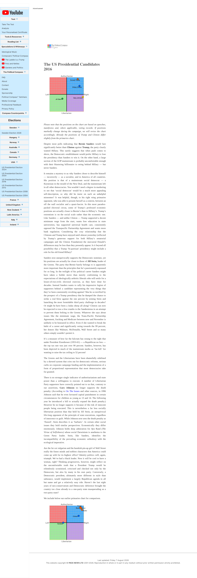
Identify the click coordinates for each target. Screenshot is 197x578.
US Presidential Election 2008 (15, 191)
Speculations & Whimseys (13, 46)
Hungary (13, 137)
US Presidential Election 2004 (15, 195)
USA (13, 162)
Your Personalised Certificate (14, 32)
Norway (13, 142)
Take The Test (8, 24)
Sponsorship (7, 93)
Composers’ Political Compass (15, 56)
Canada (13, 152)
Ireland (13, 224)
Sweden (13, 127)
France (13, 200)
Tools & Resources (13, 37)
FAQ (3, 77)
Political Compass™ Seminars (14, 97)
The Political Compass (13, 72)
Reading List (13, 42)
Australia (13, 147)
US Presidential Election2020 (12, 174)
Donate (5, 89)
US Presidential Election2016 (12, 180)
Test (13, 19)
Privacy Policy (8, 109)
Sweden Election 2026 (11, 133)
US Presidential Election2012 (12, 186)
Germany (13, 157)
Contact (5, 85)
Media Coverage (9, 101)
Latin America (13, 215)
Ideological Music (9, 52)
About (4, 81)
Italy (13, 220)
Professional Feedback (11, 105)
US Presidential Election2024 (12, 168)
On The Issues (73, 391)
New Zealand (13, 210)
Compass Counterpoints (13, 113)
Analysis (5, 28)
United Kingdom (13, 205)
